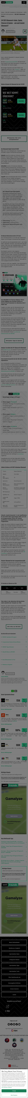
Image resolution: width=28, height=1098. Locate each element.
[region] (14, 1083)
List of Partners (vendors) (7, 1087)
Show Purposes (14, 1095)
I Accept (14, 1090)
